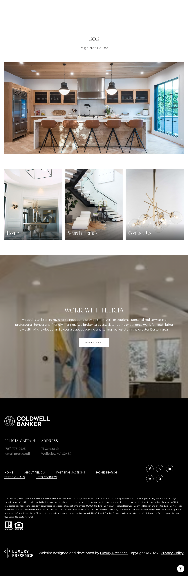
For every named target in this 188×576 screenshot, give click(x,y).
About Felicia (34, 472)
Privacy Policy (172, 553)
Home (8, 472)
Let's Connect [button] (94, 342)
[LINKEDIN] (169, 468)
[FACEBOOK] (149, 468)
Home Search (106, 472)
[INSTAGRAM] (159, 468)
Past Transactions (70, 472)
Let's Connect (46, 477)
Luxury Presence (114, 553)
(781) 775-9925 (15, 448)
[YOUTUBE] (149, 478)
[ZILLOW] (159, 478)
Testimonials (14, 477)
